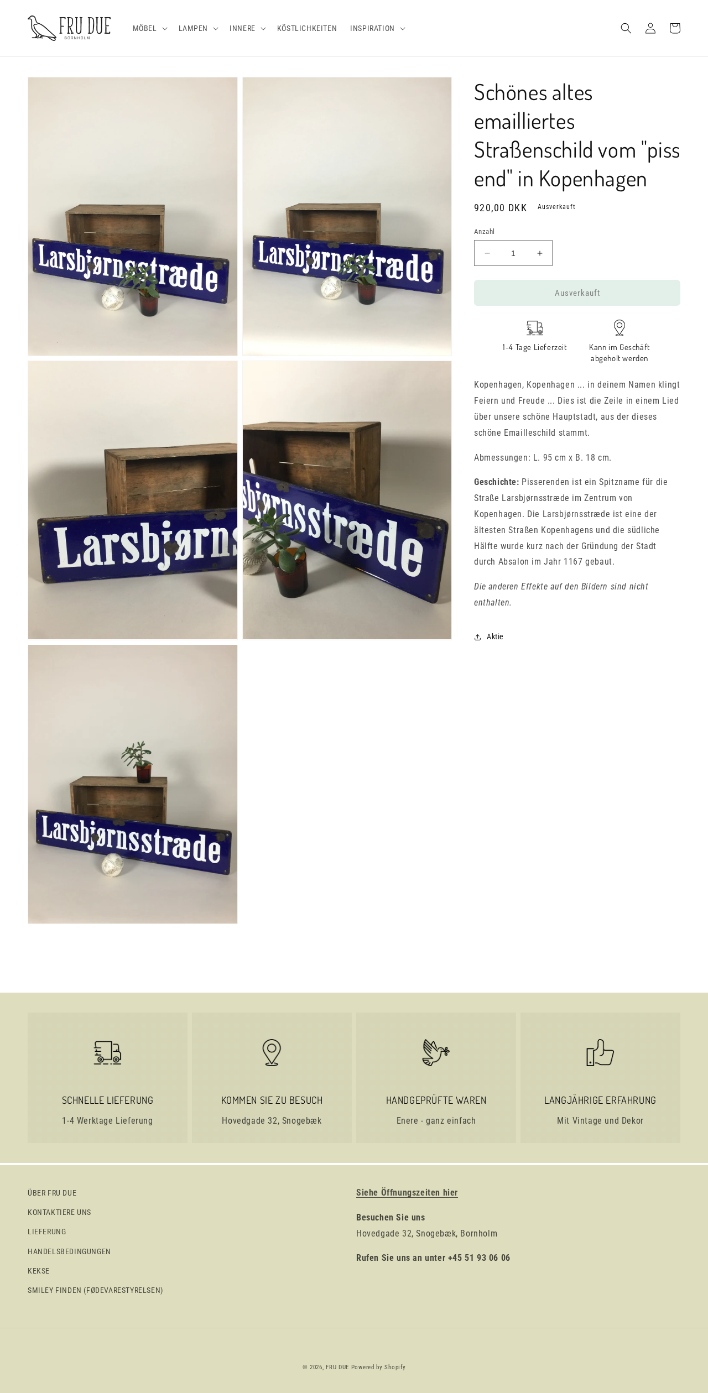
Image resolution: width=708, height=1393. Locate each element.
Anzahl (484, 231)
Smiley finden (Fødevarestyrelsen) (95, 1290)
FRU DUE (337, 1367)
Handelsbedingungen (69, 1251)
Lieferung (47, 1231)
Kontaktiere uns (59, 1212)
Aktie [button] (495, 636)
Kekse (39, 1270)
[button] (149, 28)
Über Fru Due (52, 1192)
